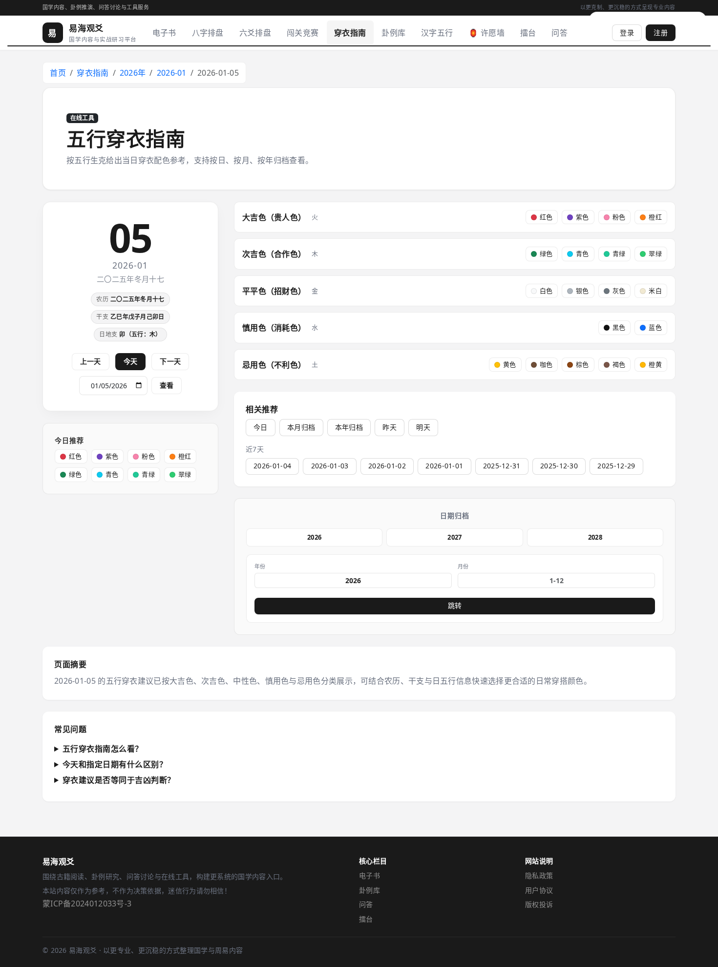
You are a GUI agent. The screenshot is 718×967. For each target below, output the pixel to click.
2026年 (133, 72)
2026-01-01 (444, 465)
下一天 (170, 361)
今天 (131, 361)
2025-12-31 (502, 465)
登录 (627, 32)
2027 (454, 537)
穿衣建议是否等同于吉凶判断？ (119, 780)
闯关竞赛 (302, 32)
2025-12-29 (616, 465)
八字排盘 (208, 32)
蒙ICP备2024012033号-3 (86, 903)
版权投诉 (539, 904)
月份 (463, 566)
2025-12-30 (559, 465)
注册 (661, 32)
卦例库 (393, 32)
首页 (58, 72)
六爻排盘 (255, 32)
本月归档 (301, 427)
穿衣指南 (350, 32)
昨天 (389, 427)
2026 (314, 537)
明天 (423, 427)
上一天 (90, 361)
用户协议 (539, 890)
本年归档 (349, 427)
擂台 (528, 32)
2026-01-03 (330, 465)
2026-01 (172, 72)
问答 (559, 32)
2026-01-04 (272, 465)
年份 (260, 566)
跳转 (455, 605)
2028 (595, 537)
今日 (260, 427)
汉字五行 (437, 32)
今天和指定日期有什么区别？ (115, 764)
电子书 (164, 32)
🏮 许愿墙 (486, 32)
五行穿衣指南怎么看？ (103, 748)
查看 (166, 385)
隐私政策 (539, 875)
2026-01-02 (387, 465)
